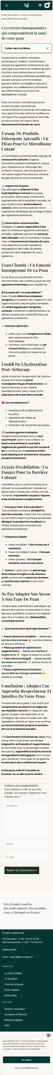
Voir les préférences (26, 1068)
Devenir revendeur (14, 1008)
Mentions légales (13, 1020)
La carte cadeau (13, 973)
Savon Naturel (13, 15)
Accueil (4, 15)
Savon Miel (8, 673)
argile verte (8, 655)
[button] (48, 1035)
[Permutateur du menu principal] (7, 5)
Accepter (26, 1059)
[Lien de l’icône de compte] (40, 5)
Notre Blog (10, 995)
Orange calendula (30, 673)
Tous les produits (13, 984)
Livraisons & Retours (15, 1014)
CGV (6, 1025)
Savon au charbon (34, 651)
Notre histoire (11, 989)
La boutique (10, 978)
